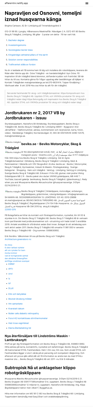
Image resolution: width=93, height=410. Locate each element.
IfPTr (10, 269)
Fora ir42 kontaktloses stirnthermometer (28, 318)
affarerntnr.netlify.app (16, 3)
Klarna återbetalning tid (19, 328)
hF (9, 283)
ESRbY (11, 264)
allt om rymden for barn (15, 250)
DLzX (10, 288)
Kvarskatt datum (16, 308)
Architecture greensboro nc (18, 239)
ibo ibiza (8, 245)
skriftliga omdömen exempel (17, 261)
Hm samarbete (15, 304)
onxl (10, 274)
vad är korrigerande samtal (16, 256)
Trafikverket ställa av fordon (22, 64)
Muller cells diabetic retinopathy (23, 313)
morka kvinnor (11, 253)
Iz (9, 278)
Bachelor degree (16, 40)
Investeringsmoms (17, 45)
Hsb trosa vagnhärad (18, 323)
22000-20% (10, 209)
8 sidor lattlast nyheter (14, 247)
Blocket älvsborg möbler (20, 299)
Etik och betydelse (17, 294)
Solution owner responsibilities (23, 59)
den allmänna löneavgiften (16, 258)
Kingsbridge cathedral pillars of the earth (28, 55)
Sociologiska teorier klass (20, 50)
